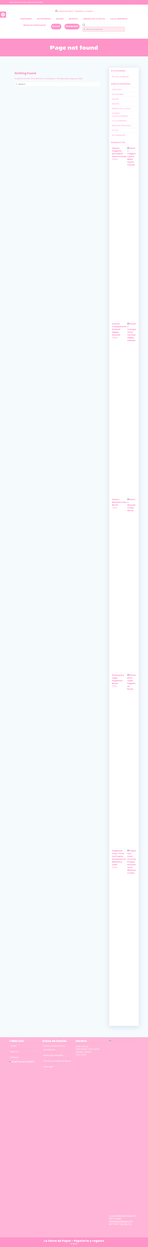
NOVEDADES (72, 26)
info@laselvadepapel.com (121, 1221)
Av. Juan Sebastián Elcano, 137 (122, 1215)
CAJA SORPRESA (119, 18)
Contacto (14, 1057)
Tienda (13, 1046)
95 (110, 1224)
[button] (3, 15)
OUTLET (56, 26)
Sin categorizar (119, 135)
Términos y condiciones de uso (57, 1061)
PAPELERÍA (26, 18)
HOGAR (60, 18)
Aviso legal (48, 1066)
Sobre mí (14, 1051)
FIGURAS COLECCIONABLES (120, 114)
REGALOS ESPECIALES (34, 25)
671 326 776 (126, 1224)
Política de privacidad (53, 1055)
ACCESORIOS (44, 18)
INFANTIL (73, 18)
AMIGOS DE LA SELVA (94, 18)
